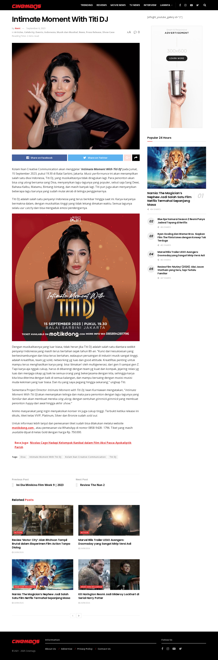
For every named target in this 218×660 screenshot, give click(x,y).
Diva (23, 456)
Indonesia (50, 32)
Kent (17, 28)
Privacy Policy (84, 648)
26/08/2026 (18, 552)
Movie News (118, 5)
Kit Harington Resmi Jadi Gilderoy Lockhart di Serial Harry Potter (108, 596)
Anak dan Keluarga (91, 587)
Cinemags (30, 650)
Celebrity (29, 32)
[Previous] (72, 615)
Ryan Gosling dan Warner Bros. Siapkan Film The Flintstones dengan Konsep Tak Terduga (182, 237)
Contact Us (104, 648)
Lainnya (165, 5)
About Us (50, 648)
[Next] (78, 615)
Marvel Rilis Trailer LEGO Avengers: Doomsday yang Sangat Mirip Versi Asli (104, 542)
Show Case (108, 32)
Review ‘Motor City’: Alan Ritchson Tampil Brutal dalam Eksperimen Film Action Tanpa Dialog (41, 544)
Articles (18, 32)
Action (18, 532)
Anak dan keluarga (24, 587)
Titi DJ (113, 456)
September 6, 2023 (35, 28)
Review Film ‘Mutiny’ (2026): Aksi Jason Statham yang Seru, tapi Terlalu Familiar (181, 270)
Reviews (102, 5)
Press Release (93, 32)
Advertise (66, 648)
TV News (134, 5)
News (82, 32)
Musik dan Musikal (67, 32)
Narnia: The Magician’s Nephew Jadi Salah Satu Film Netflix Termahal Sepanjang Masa (41, 596)
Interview (150, 5)
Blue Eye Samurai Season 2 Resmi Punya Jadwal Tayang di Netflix (181, 220)
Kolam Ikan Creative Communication (85, 456)
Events (39, 32)
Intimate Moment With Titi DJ (45, 456)
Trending (87, 5)
